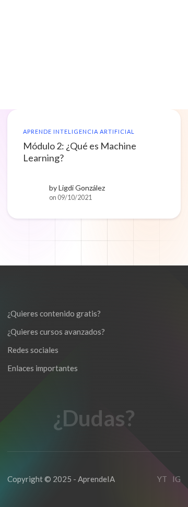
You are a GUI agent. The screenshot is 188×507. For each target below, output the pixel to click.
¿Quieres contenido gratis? (54, 313)
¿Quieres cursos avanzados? (56, 331)
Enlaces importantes (42, 368)
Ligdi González (81, 187)
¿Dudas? (94, 418)
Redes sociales (32, 349)
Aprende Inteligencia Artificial (79, 131)
